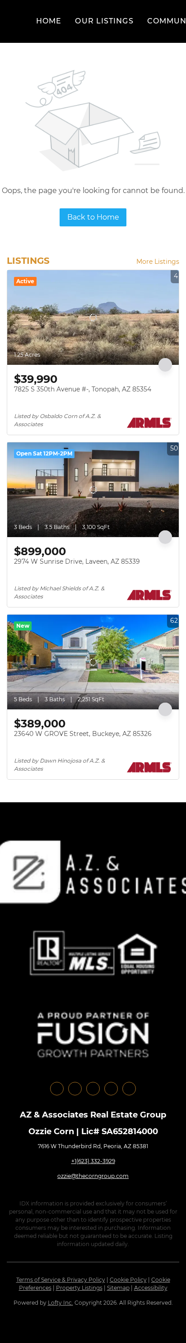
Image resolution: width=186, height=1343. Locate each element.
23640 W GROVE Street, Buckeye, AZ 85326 (83, 734)
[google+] (129, 1088)
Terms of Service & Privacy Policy (60, 1279)
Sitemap (118, 1287)
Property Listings (79, 1287)
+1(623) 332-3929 (93, 1161)
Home (48, 21)
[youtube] (111, 1088)
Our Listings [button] (104, 21)
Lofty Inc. (60, 1302)
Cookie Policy (128, 1279)
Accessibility (150, 1287)
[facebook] (57, 1088)
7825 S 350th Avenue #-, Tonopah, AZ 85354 (82, 389)
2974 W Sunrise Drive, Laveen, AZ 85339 (77, 561)
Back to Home (93, 217)
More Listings (157, 262)
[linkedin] (75, 1088)
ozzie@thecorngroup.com (93, 1176)
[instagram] (93, 1088)
